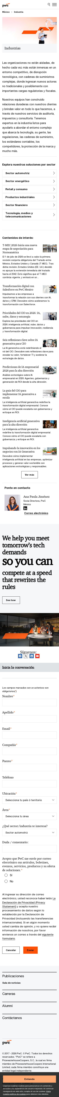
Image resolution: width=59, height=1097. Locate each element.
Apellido (8, 712)
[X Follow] (26, 656)
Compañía (9, 745)
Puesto (7, 761)
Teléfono (8, 777)
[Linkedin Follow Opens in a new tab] (25, 508)
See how (11, 600)
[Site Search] (49, 4)
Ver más (29, 474)
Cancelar (11, 950)
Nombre (8, 696)
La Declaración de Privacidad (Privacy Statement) (29, 902)
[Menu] (54, 4)
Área (6, 810)
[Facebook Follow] (20, 656)
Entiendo (29, 1079)
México (6, 12)
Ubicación (9, 794)
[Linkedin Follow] (31, 656)
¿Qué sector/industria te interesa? (25, 826)
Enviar (30, 950)
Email (7, 729)
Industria (18, 12)
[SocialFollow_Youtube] (37, 656)
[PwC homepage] (6, 4)
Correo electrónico (36, 513)
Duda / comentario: (15, 842)
